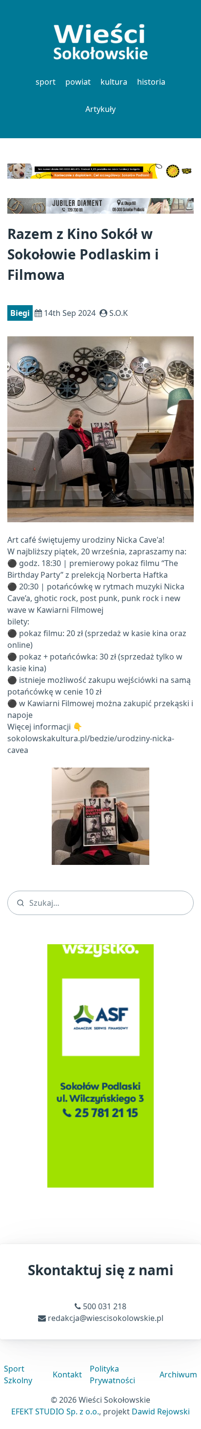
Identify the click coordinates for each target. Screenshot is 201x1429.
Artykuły (100, 109)
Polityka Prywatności (112, 1374)
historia (151, 81)
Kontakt (67, 1374)
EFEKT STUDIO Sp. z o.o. (55, 1411)
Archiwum (178, 1374)
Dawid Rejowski (161, 1411)
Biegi (20, 313)
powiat (78, 81)
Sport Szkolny (18, 1374)
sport (46, 81)
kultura (113, 81)
